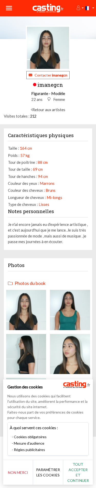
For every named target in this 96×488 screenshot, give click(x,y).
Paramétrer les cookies (48, 472)
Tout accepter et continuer (78, 472)
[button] (79, 8)
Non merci (18, 472)
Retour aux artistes (48, 109)
